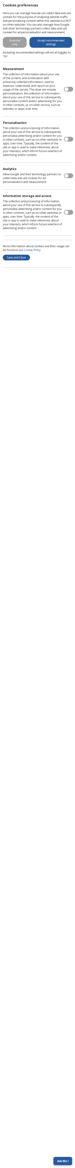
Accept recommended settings (51, 42)
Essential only (14, 42)
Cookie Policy (32, 250)
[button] (62, 1161)
